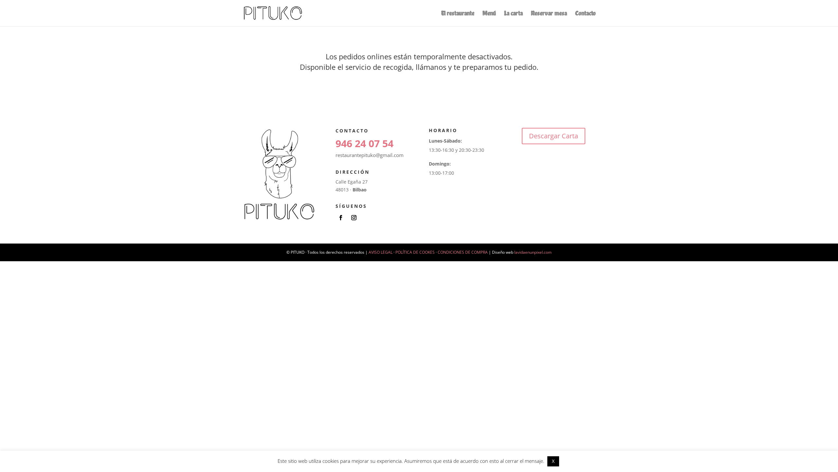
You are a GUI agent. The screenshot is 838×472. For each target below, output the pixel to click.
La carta (513, 14)
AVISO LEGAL (380, 252)
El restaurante (457, 14)
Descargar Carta (553, 135)
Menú (489, 14)
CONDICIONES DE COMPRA (463, 252)
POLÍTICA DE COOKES (415, 252)
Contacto (585, 14)
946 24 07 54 (364, 143)
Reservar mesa (549, 14)
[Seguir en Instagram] (354, 217)
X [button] (553, 461)
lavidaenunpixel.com (533, 252)
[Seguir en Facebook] (341, 217)
